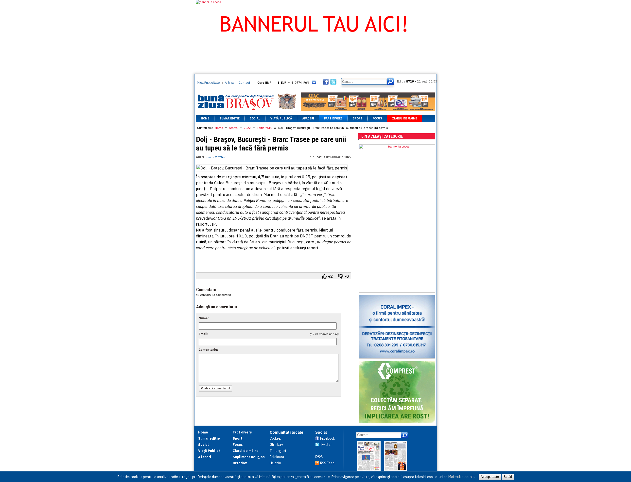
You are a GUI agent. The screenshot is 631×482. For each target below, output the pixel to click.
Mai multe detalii (461, 476)
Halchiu (275, 463)
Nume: (204, 318)
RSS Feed (327, 463)
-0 (347, 276)
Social (255, 118)
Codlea (275, 438)
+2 (330, 276)
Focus (377, 118)
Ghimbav (276, 444)
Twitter (326, 444)
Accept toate (490, 477)
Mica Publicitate (208, 83)
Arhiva (229, 83)
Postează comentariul (215, 388)
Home (205, 118)
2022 (247, 128)
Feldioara (277, 457)
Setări (508, 477)
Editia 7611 (264, 128)
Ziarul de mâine (404, 118)
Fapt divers (333, 118)
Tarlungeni (278, 451)
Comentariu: (208, 349)
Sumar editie (229, 118)
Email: (203, 334)
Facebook (327, 438)
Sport (357, 118)
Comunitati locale (286, 432)
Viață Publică (281, 118)
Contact (244, 83)
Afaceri (308, 118)
